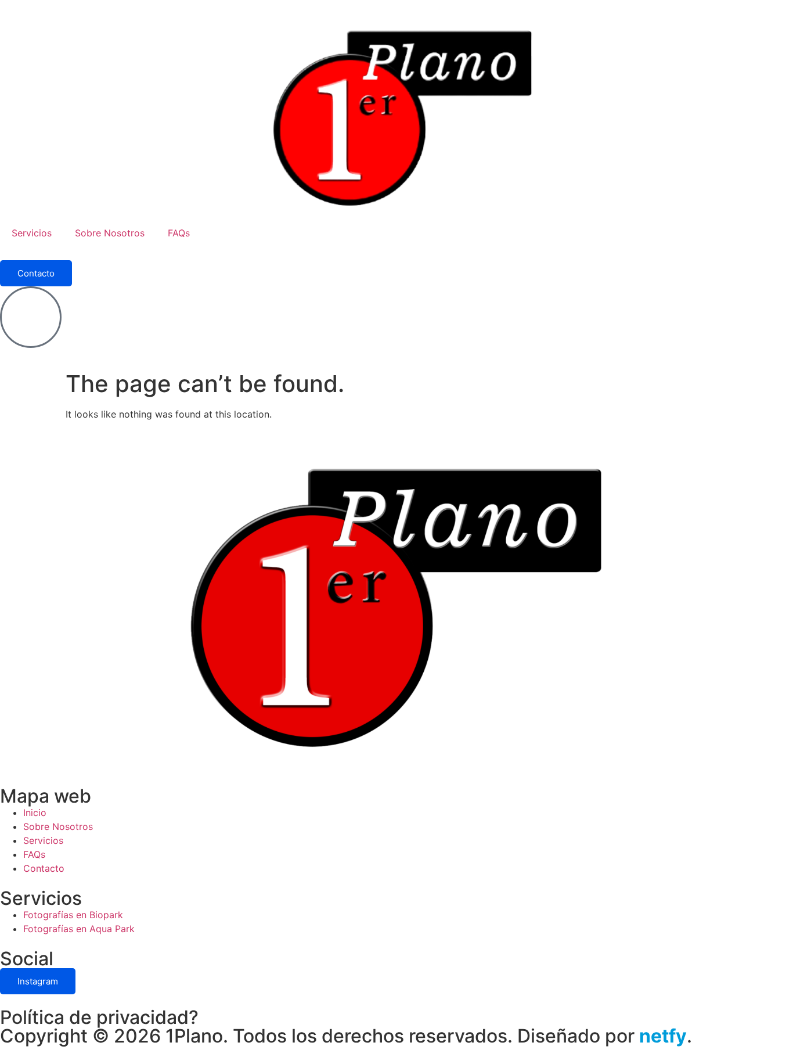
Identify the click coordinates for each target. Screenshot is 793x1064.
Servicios (32, 233)
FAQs (179, 233)
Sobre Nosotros (110, 233)
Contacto (36, 273)
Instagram (37, 981)
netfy (663, 1036)
